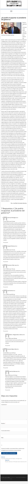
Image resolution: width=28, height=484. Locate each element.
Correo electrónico (5, 430)
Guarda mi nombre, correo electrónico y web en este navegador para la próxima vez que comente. (12, 449)
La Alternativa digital (5, 477)
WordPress (23, 477)
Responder (5, 242)
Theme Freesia (18, 477)
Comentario (4, 404)
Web (2, 437)
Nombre (3, 423)
